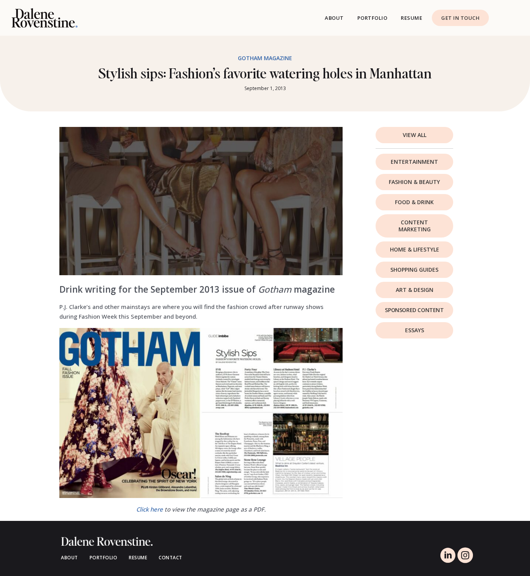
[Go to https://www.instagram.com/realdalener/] (465, 556)
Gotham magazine (265, 58)
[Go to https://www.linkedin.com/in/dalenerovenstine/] (448, 556)
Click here (149, 509)
